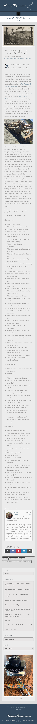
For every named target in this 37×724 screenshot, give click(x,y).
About (13, 706)
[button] (18, 13)
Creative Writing (13, 558)
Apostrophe (15, 707)
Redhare (18, 721)
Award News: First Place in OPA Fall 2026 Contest (16, 595)
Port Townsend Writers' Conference (12, 561)
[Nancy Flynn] (9, 515)
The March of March (10, 629)
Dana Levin (22, 558)
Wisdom (23, 58)
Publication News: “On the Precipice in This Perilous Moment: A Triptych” (17, 615)
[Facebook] (30, 514)
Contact (23, 707)
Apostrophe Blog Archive (12, 58)
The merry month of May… (12, 605)
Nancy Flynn (16, 513)
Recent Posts (14, 509)
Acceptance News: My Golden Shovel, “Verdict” (18, 625)
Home (8, 706)
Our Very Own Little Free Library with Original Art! (18, 590)
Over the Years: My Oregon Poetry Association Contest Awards (18, 584)
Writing (29, 58)
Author (7, 509)
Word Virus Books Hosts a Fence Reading (16, 600)
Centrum (5, 558)
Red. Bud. (7, 620)
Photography (26, 706)
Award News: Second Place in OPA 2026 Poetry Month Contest (18, 610)
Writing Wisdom (27, 561)
